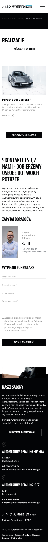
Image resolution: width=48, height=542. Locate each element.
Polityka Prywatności (12, 520)
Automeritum (8, 18)
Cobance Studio (22, 535)
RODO (28, 520)
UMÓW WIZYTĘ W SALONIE (24, 49)
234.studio (16, 538)
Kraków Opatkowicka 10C (10, 459)
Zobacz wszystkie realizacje (24, 135)
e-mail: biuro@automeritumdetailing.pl (21, 469)
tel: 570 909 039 (10, 499)
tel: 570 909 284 (10, 466)
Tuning (20, 18)
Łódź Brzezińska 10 (9, 492)
